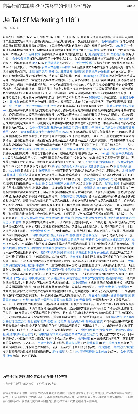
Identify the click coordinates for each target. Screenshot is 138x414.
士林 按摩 (93, 50)
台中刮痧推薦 (94, 321)
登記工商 (56, 235)
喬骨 (89, 183)
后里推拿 (94, 295)
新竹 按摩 (58, 351)
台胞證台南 (58, 278)
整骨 (75, 50)
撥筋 (104, 295)
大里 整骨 (45, 218)
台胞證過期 (52, 63)
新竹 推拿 (83, 269)
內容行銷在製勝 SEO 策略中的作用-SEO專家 (47, 5)
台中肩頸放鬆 (41, 235)
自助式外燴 (79, 334)
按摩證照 (70, 269)
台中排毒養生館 (39, 127)
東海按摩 (82, 196)
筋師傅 (45, 252)
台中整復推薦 (20, 58)
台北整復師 (56, 183)
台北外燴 (88, 218)
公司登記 (47, 299)
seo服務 (101, 188)
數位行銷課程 (87, 252)
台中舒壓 (38, 149)
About (131, 6)
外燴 (9, 278)
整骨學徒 (101, 218)
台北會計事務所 (95, 166)
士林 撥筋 (128, 106)
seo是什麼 (108, 153)
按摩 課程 (25, 149)
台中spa (76, 218)
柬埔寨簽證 (73, 278)
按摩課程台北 (117, 269)
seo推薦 (65, 67)
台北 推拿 (60, 321)
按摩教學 (23, 248)
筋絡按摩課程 (114, 278)
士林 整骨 (50, 106)
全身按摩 (79, 149)
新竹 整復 (122, 149)
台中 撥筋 (92, 149)
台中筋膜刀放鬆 (124, 347)
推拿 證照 (41, 183)
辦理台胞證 (112, 183)
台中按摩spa (103, 239)
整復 (67, 218)
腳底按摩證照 (97, 54)
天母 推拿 (15, 222)
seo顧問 (121, 45)
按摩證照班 (71, 252)
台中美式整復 (50, 67)
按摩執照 (44, 170)
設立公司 (109, 149)
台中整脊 (36, 248)
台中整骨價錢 (34, 106)
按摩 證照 (56, 252)
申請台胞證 (45, 343)
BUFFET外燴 (20, 299)
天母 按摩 (45, 269)
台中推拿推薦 (111, 343)
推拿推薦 (105, 162)
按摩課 (11, 175)
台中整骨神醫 (84, 63)
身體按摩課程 (18, 265)
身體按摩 (91, 71)
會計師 (124, 218)
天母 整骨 (48, 71)
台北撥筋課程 (63, 71)
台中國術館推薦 (48, 334)
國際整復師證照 (121, 295)
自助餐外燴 (118, 54)
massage (90, 76)
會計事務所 (90, 235)
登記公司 (68, 127)
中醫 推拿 (13, 101)
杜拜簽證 (65, 334)
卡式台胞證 (52, 149)
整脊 (15, 149)
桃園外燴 (58, 218)
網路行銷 (78, 166)
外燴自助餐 (114, 106)
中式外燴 (15, 106)
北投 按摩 (128, 170)
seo (34, 63)
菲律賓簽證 (73, 343)
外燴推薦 (104, 71)
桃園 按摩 (72, 299)
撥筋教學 (90, 179)
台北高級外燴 (122, 166)
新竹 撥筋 (81, 127)
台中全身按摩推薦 (55, 239)
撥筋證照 (79, 71)
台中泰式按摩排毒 (26, 218)
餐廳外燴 (56, 127)
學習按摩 (59, 299)
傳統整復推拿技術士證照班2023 (48, 132)
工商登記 (22, 175)
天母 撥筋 (85, 299)
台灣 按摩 (34, 54)
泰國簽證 (90, 188)
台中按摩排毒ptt (122, 162)
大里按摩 (69, 183)
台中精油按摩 (110, 41)
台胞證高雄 (31, 269)
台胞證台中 (127, 97)
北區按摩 (35, 71)
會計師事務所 (36, 265)
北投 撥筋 (92, 162)
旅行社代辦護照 (62, 166)
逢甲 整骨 (104, 287)
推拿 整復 (47, 321)
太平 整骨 (95, 127)
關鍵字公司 (96, 97)
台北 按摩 (33, 321)
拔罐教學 (61, 248)
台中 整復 (66, 149)
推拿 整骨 (105, 330)
